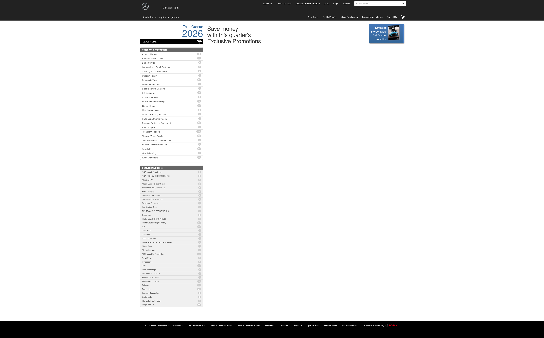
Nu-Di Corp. (171, 257)
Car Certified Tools (171, 207)
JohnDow (171, 234)
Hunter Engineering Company (171, 222)
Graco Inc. (171, 215)
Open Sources (313, 325)
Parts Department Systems (171, 118)
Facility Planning (330, 17)
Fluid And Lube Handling (171, 101)
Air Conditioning (171, 54)
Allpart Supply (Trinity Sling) (171, 183)
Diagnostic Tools (171, 79)
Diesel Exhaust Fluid (171, 84)
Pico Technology (171, 269)
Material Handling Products (171, 114)
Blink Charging (171, 191)
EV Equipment (171, 92)
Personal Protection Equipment (171, 122)
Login (335, 3)
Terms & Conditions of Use (221, 325)
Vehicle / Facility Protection (171, 144)
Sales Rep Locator (349, 17)
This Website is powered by (373, 325)
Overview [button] (312, 17)
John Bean (171, 230)
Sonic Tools (171, 297)
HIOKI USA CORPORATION (171, 218)
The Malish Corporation (171, 300)
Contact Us (392, 17)
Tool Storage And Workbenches (171, 140)
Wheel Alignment (171, 157)
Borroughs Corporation (171, 195)
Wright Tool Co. (171, 304)
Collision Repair (171, 75)
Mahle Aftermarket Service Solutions (171, 242)
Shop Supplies (171, 127)
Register (346, 3)
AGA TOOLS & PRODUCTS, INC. (171, 176)
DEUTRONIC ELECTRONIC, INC (171, 211)
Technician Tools (284, 3)
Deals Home (150, 41)
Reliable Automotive (171, 281)
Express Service (171, 97)
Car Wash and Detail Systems (171, 67)
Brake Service (171, 62)
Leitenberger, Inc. (171, 238)
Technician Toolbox (171, 131)
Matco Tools (171, 246)
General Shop (171, 105)
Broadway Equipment (171, 203)
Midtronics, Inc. (171, 250)
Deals (326, 3)
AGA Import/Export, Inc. (171, 172)
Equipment (267, 3)
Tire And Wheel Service (171, 136)
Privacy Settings (330, 325)
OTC (171, 265)
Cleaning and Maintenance (171, 71)
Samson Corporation (171, 293)
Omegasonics (171, 261)
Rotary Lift (171, 289)
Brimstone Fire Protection (171, 199)
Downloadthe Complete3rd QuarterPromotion (378, 33)
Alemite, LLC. (171, 179)
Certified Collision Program (308, 3)
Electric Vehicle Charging (171, 88)
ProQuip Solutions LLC (171, 273)
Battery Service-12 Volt (171, 58)
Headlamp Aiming (171, 110)
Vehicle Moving (171, 153)
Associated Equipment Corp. (171, 187)
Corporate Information (196, 325)
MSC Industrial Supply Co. (171, 254)
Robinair (171, 285)
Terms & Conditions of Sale (248, 325)
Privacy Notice (270, 325)
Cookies (284, 325)
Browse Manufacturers (372, 17)
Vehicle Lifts (171, 148)
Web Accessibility (349, 325)
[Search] (403, 3)
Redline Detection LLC (171, 277)
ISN (171, 226)
